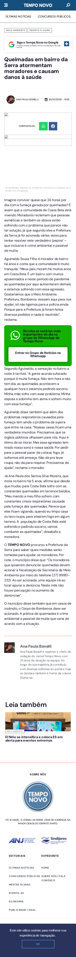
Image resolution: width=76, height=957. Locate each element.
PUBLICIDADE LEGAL (22, 910)
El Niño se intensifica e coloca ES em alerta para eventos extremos (33, 739)
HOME (45, 867)
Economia (16, 901)
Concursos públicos (24, 876)
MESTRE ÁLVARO (19, 884)
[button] (43, 126)
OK (38, 944)
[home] (38, 5)
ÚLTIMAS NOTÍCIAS (21, 867)
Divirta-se (16, 893)
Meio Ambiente (15, 30)
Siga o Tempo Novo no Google (37, 42)
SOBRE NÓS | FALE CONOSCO (53, 878)
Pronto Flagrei (40, 30)
